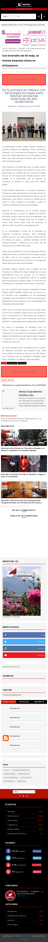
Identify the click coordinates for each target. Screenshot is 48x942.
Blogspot (24, 939)
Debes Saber (9, 774)
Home (4, 48)
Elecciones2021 (11, 777)
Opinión (11, 920)
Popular (24, 702)
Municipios (12, 820)
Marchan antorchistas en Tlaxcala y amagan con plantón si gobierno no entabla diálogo (23, 449)
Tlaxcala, (25, 72)
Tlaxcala (21, 48)
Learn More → (22, 896)
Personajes (9, 781)
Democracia (24, 774)
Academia (12, 911)
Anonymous (15, 708)
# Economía (11, 363)
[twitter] (23, 796)
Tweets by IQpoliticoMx (12, 695)
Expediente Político (16, 834)
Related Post (7, 426)
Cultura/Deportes (20, 770)
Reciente (39, 702)
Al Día (6, 770)
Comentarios (8, 702)
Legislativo (26, 777)
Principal (6, 431)
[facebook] (20, 796)
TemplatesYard (25, 936)
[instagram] (27, 796)
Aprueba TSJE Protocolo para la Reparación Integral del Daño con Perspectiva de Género (21, 501)
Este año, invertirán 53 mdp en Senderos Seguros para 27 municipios (23, 475)
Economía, (17, 72)
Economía (12, 48)
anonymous (15, 736)
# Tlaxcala (22, 363)
